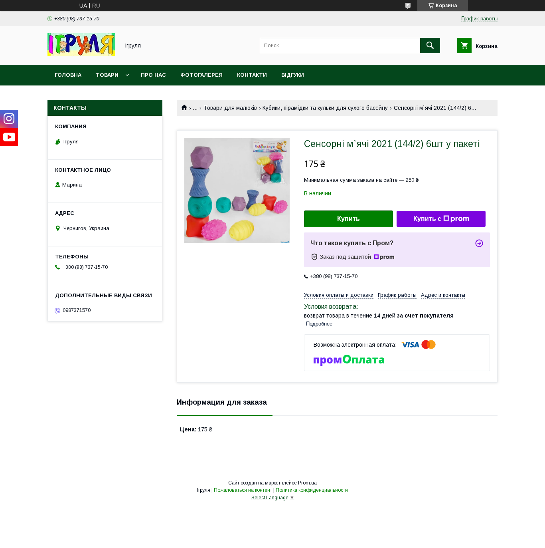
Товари (107, 75)
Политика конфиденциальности (312, 490)
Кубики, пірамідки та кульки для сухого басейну (325, 108)
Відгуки (292, 75)
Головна (68, 75)
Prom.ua (307, 483)
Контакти (252, 75)
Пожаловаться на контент (243, 490)
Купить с (427, 218)
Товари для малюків (230, 108)
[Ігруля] (81, 54)
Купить (348, 218)
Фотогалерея (201, 75)
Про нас (153, 75)
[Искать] (430, 45)
